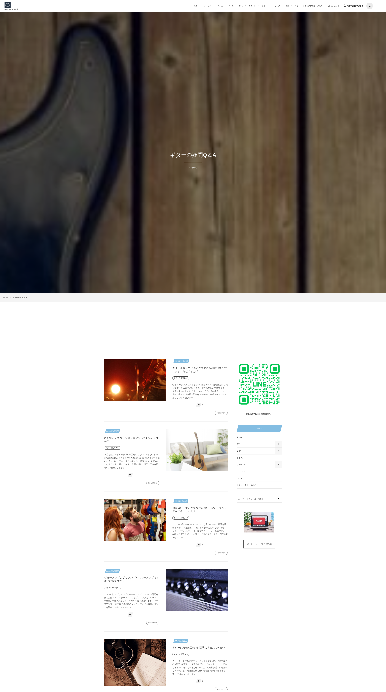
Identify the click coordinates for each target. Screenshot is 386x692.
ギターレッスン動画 (259, 544)
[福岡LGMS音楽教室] (8, 5)
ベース (240, 478)
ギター (240, 444)
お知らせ (241, 437)
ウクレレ (241, 471)
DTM (239, 451)
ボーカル (241, 464)
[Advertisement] (193, 325)
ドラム (240, 458)
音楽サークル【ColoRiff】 (248, 485)
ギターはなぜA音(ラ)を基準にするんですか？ (198, 647)
